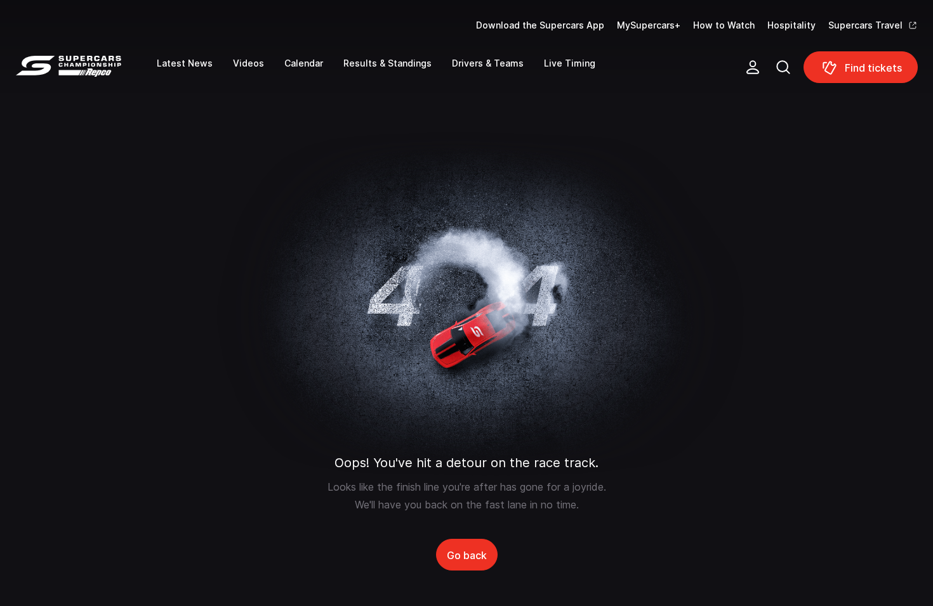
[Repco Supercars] (86, 72)
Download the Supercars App (540, 25)
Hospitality (791, 25)
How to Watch (724, 25)
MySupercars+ (648, 25)
